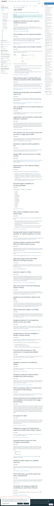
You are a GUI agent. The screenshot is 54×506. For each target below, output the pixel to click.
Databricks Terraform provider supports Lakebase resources (49, 7)
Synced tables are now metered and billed (48, 10)
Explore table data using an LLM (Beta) (48, 54)
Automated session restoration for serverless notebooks (23, 384)
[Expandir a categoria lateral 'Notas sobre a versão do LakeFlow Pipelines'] (11, 62)
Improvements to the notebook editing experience (49, 33)
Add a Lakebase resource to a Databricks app (22, 470)
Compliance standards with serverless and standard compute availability (26, 456)
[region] (15, 501)
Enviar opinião (49, 94)
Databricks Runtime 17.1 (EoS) (19, 330)
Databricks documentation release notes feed (48, 52)
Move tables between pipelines (31, 239)
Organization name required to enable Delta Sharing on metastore (48, 23)
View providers (29, 129)
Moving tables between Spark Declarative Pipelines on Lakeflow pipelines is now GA (49, 40)
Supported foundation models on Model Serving (27, 340)
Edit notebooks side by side (35, 173)
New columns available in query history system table (48, 37)
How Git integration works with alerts (20, 425)
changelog (27, 31)
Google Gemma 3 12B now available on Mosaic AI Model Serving (48, 59)
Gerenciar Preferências (6, 503)
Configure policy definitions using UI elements (22, 74)
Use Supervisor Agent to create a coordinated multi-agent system (25, 282)
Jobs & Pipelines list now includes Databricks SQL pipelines (48, 20)
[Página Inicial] (14, 6)
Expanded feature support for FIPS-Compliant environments (49, 81)
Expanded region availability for (48, 35)
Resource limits (17, 482)
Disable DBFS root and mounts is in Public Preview (49, 31)
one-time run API (27, 139)
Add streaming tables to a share (20, 102)
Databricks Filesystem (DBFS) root (29, 160)
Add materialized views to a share (30, 102)
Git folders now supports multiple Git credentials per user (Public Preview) (48, 89)
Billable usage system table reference (20, 42)
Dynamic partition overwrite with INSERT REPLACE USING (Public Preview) (48, 43)
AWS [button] (42, 3)
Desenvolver (19, 1)
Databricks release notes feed (33, 306)
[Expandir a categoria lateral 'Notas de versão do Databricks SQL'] (11, 43)
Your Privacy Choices (45, 501)
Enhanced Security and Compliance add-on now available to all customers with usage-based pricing (49, 74)
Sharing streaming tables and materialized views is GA (49, 18)
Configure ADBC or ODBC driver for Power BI (21, 437)
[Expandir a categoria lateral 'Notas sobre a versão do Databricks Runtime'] (11, 41)
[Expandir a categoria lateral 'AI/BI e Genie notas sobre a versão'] (11, 52)
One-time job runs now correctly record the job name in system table (49, 26)
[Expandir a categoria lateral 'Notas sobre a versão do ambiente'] (11, 47)
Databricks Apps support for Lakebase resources (48, 83)
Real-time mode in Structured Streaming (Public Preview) (49, 49)
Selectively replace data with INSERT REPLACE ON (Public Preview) (49, 46)
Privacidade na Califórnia (36, 501)
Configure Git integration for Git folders (21, 495)
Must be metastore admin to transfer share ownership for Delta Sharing (48, 70)
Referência (23, 1)
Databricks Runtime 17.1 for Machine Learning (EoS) (33, 330)
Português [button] (38, 3)
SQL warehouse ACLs (18, 359)
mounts (37, 160)
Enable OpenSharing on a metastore (20, 129)
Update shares (32, 395)
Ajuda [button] (39, 1)
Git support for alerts (47, 76)
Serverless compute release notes (32, 151)
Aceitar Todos (26, 503)
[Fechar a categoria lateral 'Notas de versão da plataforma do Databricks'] (11, 9)
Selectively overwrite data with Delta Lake (34, 255)
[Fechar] (29, 498)
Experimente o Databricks (49, 3)
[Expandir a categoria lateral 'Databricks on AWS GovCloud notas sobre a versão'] (11, 66)
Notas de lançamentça (33, 1)
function (19, 208)
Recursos (27, 1)
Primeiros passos (11, 1)
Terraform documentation (20, 31)
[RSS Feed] (42, 6)
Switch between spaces (30, 180)
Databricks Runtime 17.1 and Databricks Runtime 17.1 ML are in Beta (49, 56)
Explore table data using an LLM (18, 317)
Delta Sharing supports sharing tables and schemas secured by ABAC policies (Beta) (48, 15)
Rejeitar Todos (20, 503)
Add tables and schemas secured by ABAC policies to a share (24, 88)
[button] (6, 10)
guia (15, 1)
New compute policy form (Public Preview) (48, 12)
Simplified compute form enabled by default (48, 65)
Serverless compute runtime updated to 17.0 (48, 29)
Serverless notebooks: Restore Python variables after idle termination (49, 67)
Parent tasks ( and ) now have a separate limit (48, 86)
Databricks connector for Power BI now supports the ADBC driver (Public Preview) (48, 78)
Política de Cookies (7, 500)
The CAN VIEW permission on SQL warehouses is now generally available (49, 62)
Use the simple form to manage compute (21, 371)
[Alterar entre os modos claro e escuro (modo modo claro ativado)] (52, 1)
